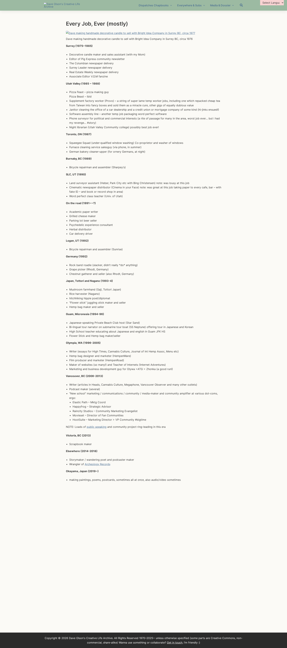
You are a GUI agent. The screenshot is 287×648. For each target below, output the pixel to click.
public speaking (96, 426)
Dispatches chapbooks (154, 5)
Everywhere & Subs (189, 5)
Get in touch (174, 642)
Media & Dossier (220, 5)
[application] (170, 5)
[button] (241, 6)
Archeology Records (97, 464)
